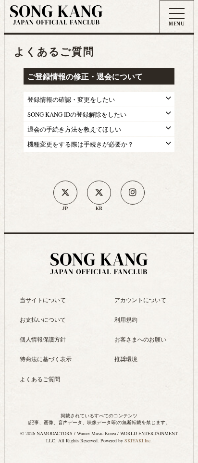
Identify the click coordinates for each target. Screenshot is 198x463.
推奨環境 (125, 359)
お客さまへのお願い (140, 339)
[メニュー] (177, 17)
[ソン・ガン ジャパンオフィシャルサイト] (56, 18)
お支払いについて (43, 319)
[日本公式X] (65, 193)
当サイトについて (43, 300)
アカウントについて (140, 300)
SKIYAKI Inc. (138, 440)
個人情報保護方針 (43, 339)
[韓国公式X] (99, 193)
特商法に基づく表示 (46, 359)
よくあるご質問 (40, 379)
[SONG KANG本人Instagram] (133, 193)
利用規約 (125, 319)
